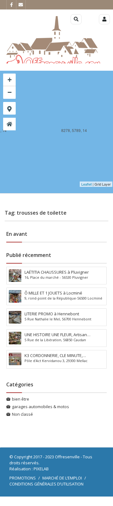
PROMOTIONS (22, 478)
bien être (20, 399)
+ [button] (10, 80)
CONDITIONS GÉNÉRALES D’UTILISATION (46, 484)
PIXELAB (41, 469)
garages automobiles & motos (40, 406)
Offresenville (67, 457)
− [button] (10, 92)
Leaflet (86, 184)
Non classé (22, 414)
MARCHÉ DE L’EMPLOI (62, 478)
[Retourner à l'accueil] (9, 124)
